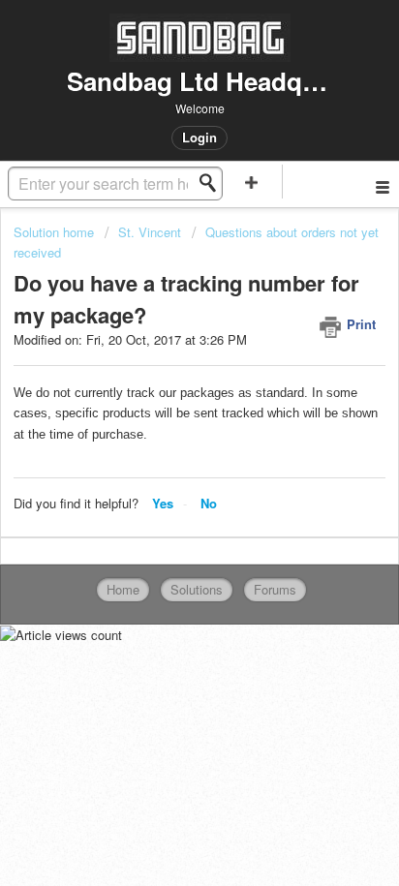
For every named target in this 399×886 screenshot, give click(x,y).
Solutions (196, 589)
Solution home (56, 232)
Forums (275, 589)
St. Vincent (149, 232)
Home (123, 589)
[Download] (163, 427)
